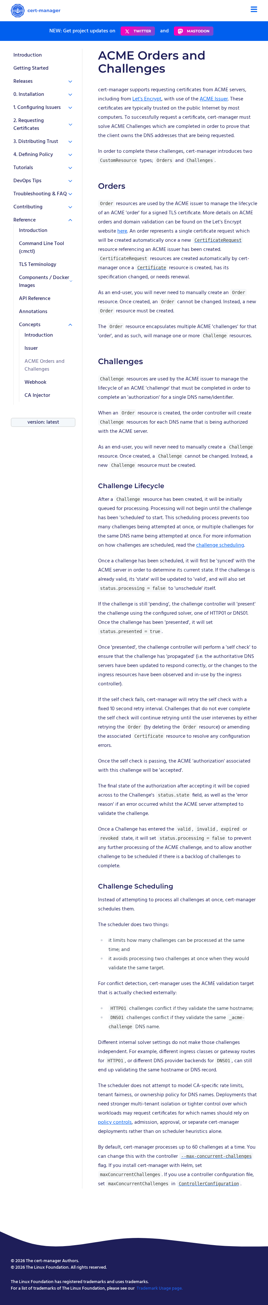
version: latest (43, 422)
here (122, 231)
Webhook (35, 382)
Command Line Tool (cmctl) (41, 247)
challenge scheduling (220, 545)
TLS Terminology (37, 264)
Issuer (31, 348)
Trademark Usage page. (160, 1288)
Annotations (33, 312)
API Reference (34, 298)
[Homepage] (35, 10)
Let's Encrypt (146, 99)
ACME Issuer (214, 99)
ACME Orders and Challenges (44, 365)
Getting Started (30, 68)
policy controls (115, 1122)
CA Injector (37, 395)
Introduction (27, 55)
